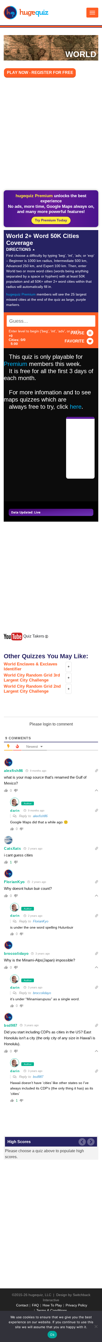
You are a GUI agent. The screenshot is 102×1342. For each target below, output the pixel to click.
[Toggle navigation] (92, 13)
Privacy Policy (76, 1305)
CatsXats (12, 848)
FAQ (35, 1305)
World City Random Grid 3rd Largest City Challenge (32, 677)
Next (91, 1142)
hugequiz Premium (21, 294)
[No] (95, 1326)
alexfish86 (13, 770)
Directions (18, 249)
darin (15, 810)
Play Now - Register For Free (40, 72)
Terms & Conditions (51, 1310)
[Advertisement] (51, 135)
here (75, 406)
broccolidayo (16, 953)
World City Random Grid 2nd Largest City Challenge (32, 689)
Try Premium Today (51, 220)
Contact (22, 1305)
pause (77, 333)
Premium (15, 364)
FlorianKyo (14, 882)
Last (82, 1142)
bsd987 (10, 1025)
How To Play (52, 1305)
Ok (52, 1335)
